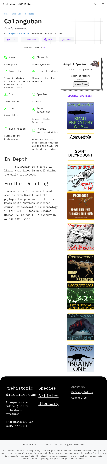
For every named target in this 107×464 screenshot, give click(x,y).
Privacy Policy (82, 392)
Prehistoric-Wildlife (17, 4)
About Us (78, 387)
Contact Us (79, 397)
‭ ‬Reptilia (29, 14)
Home (6, 14)
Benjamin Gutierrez (19, 33)
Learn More (81, 84)
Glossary (48, 403)
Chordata (16, 14)
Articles (48, 395)
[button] (95, 4)
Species (47, 388)
